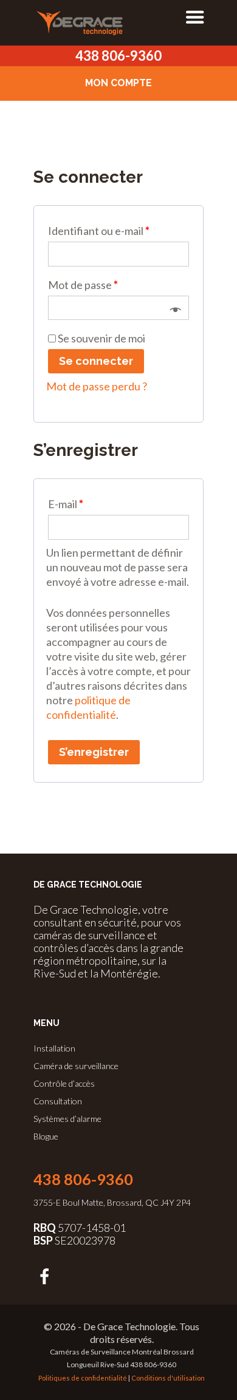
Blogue (45, 1136)
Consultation (57, 1101)
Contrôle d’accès (64, 1083)
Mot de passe (83, 284)
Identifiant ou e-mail (98, 230)
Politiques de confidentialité (82, 1378)
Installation (54, 1048)
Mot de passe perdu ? (96, 386)
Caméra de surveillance (75, 1066)
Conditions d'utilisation (168, 1378)
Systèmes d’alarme (67, 1118)
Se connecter (96, 361)
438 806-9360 (118, 55)
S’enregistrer (94, 752)
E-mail (65, 504)
